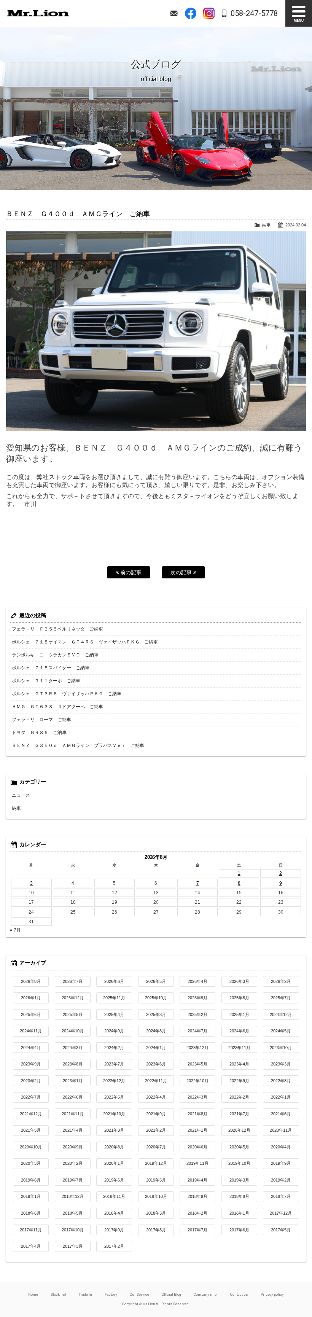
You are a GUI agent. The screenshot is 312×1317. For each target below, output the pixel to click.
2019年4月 (197, 1180)
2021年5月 (31, 1130)
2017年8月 (156, 1230)
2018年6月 (31, 1213)
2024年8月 (156, 1031)
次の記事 (181, 572)
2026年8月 (31, 981)
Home (33, 1294)
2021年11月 (73, 1114)
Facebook (190, 13)
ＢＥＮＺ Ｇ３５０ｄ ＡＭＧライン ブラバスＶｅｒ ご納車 (78, 745)
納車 (266, 225)
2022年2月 (239, 1097)
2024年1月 (156, 1047)
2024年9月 (114, 1031)
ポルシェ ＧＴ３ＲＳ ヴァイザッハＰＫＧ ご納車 (66, 693)
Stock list (58, 1294)
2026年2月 (281, 981)
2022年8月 (281, 1080)
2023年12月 (197, 1047)
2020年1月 (114, 1163)
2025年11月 (114, 997)
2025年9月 (197, 997)
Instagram (209, 13)
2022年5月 (114, 1097)
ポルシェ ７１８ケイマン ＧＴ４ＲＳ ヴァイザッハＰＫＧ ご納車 (85, 642)
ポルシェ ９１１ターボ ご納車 (46, 680)
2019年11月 (197, 1163)
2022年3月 (197, 1097)
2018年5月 (73, 1213)
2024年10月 (73, 1031)
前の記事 (130, 572)
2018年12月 (73, 1196)
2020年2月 (73, 1163)
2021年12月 (31, 1114)
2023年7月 (114, 1064)
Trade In (85, 1294)
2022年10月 (197, 1080)
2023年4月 (239, 1064)
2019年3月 (239, 1180)
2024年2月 (114, 1047)
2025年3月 (156, 1014)
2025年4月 (114, 1014)
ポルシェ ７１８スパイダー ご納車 (50, 667)
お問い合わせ (173, 13)
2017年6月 (239, 1230)
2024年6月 (239, 1031)
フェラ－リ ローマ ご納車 (41, 719)
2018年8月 (239, 1196)
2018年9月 (197, 1196)
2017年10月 (73, 1230)
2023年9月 (31, 1064)
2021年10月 (114, 1114)
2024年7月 (197, 1031)
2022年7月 (31, 1097)
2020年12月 (239, 1130)
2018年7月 (281, 1196)
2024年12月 (281, 1014)
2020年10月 (31, 1147)
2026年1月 (31, 997)
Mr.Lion (38, 13)
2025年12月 (73, 997)
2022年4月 (156, 1097)
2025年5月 (73, 1014)
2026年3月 (239, 981)
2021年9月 (156, 1114)
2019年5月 (156, 1180)
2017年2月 (114, 1246)
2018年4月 (114, 1213)
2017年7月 (197, 1230)
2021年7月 (239, 1114)
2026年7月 (73, 981)
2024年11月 (31, 1031)
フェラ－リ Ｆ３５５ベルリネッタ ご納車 (57, 629)
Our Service (139, 1294)
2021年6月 (281, 1114)
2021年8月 (197, 1114)
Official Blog (171, 1294)
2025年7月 (281, 997)
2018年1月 (239, 1213)
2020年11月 (281, 1130)
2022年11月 (156, 1080)
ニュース (21, 795)
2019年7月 (73, 1180)
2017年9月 (114, 1230)
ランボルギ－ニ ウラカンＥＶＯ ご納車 (55, 655)
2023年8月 (73, 1064)
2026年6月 (114, 981)
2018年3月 (156, 1213)
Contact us (239, 1294)
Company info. (206, 1294)
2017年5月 (281, 1230)
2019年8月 (31, 1180)
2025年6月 (31, 1014)
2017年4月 (31, 1246)
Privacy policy (272, 1294)
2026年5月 (156, 981)
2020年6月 (197, 1147)
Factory (111, 1294)
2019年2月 (281, 1180)
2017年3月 (73, 1246)
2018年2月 (197, 1213)
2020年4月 (281, 1147)
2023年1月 (73, 1080)
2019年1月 (31, 1196)
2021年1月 (197, 1130)
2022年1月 (281, 1097)
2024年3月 (73, 1047)
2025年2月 (197, 1014)
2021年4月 (73, 1130)
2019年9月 (281, 1163)
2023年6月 (156, 1064)
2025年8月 (239, 997)
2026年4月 (197, 981)
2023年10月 (281, 1047)
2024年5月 (281, 1031)
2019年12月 (156, 1163)
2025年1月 (239, 1014)
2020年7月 (156, 1147)
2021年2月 (156, 1130)
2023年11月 (239, 1047)
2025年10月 (156, 997)
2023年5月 (197, 1064)
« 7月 (15, 930)
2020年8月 (114, 1147)
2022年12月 (114, 1080)
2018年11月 (114, 1196)
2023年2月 (31, 1080)
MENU (298, 13)
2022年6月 (73, 1097)
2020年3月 (31, 1163)
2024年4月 (31, 1047)
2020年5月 (239, 1147)
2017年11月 (31, 1230)
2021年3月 (114, 1130)
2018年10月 (156, 1196)
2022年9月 (239, 1080)
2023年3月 (281, 1064)
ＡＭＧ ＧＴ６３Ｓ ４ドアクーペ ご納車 (57, 706)
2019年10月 (239, 1163)
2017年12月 (281, 1213)
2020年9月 (73, 1147)
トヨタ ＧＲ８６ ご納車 (39, 732)
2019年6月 (114, 1180)
